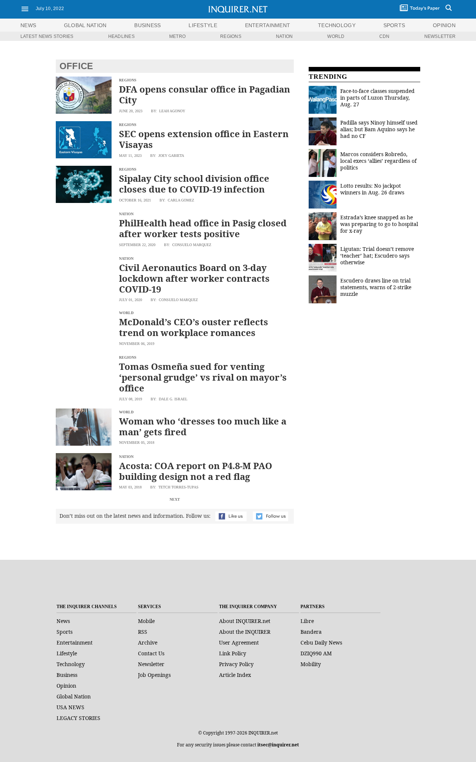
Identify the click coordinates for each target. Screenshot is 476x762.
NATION (284, 36)
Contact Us (151, 653)
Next (175, 499)
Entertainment (75, 642)
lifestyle (203, 25)
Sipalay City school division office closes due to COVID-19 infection (194, 183)
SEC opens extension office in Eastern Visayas (204, 139)
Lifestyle (67, 653)
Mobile (146, 620)
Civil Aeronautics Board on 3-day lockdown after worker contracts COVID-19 (194, 278)
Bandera (311, 631)
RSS (142, 631)
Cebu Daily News (321, 642)
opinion (444, 25)
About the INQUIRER (244, 631)
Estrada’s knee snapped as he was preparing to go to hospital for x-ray (379, 224)
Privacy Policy (236, 664)
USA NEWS (70, 707)
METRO (177, 36)
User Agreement (239, 642)
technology (337, 25)
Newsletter (151, 664)
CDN (384, 36)
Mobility (310, 664)
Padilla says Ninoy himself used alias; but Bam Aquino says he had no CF (379, 129)
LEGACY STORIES (78, 717)
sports (394, 25)
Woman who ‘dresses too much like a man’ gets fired (202, 426)
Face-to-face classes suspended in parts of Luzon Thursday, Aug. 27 (377, 97)
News (28, 25)
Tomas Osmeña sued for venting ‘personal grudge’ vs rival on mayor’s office (203, 377)
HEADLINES (121, 36)
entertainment (267, 25)
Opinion (66, 685)
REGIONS (230, 36)
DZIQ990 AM (316, 653)
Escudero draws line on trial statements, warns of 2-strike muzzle (375, 287)
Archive (147, 642)
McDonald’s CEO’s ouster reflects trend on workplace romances (193, 327)
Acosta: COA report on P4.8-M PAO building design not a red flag (195, 470)
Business (67, 674)
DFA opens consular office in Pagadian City (204, 94)
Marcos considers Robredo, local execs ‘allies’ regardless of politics (378, 161)
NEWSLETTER (440, 36)
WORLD (335, 36)
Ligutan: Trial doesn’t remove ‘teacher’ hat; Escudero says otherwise (377, 255)
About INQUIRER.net (244, 620)
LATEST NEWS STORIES (47, 36)
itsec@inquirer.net (278, 745)
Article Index (235, 674)
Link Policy (232, 653)
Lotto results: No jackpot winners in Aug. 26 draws (372, 189)
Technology (71, 664)
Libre (307, 620)
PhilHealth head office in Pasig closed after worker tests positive (203, 228)
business (147, 25)
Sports (65, 631)
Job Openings (154, 674)
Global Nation (74, 696)
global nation (85, 25)
